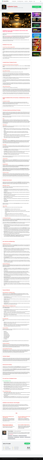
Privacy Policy (40, 458)
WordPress (13, 458)
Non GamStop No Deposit (20, 1)
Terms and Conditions (35, 458)
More (34, 1)
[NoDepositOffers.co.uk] (5, 1)
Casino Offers (26, 1)
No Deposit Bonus (14, 1)
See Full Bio (11, 434)
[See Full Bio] (13, 434)
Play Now (36, 6)
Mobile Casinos (31, 1)
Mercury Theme (15, 458)
